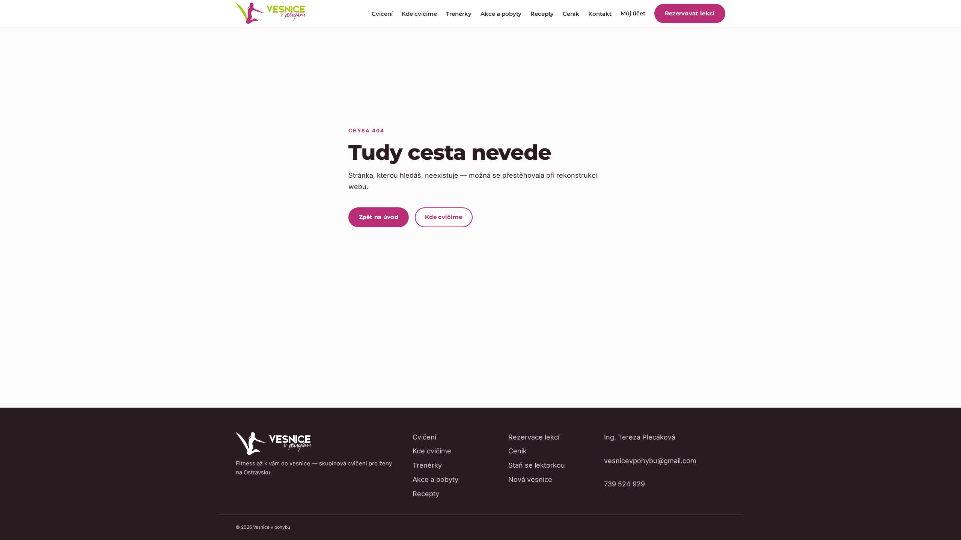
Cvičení (382, 13)
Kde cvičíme (419, 13)
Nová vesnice (530, 479)
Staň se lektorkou (536, 465)
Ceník (571, 13)
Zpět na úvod (379, 216)
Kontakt (600, 13)
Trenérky (458, 13)
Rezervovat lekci (690, 13)
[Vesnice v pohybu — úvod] (270, 13)
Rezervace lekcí (533, 437)
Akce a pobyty (500, 13)
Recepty (542, 13)
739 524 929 (624, 484)
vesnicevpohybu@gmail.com (650, 461)
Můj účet (633, 13)
